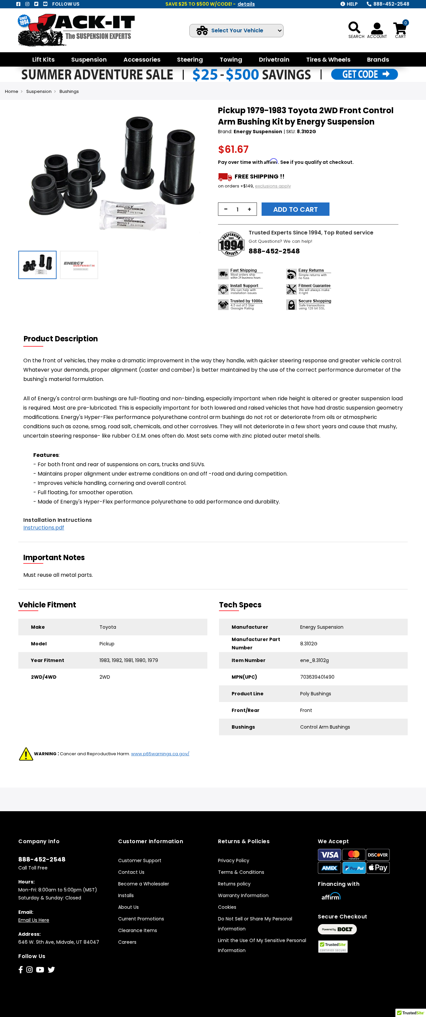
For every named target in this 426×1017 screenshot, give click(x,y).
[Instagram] (27, 4)
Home (11, 91)
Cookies (227, 907)
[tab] (64, 339)
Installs (126, 895)
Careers (127, 942)
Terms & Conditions (241, 872)
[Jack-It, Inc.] (79, 30)
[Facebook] (18, 4)
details (246, 4)
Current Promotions (141, 918)
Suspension (39, 91)
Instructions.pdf (43, 527)
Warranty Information (243, 895)
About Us (128, 907)
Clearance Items (137, 930)
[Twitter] (36, 4)
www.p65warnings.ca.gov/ (160, 754)
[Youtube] (45, 4)
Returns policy (234, 883)
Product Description (61, 339)
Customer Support (139, 860)
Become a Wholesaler (143, 883)
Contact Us (131, 872)
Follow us (66, 4)
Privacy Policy (233, 860)
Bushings (69, 91)
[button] (201, 176)
